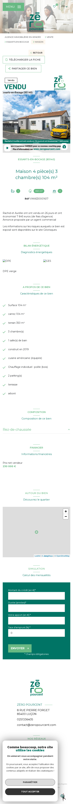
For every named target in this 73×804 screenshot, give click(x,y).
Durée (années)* (17, 602)
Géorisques (50, 229)
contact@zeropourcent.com (36, 725)
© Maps (47, 555)
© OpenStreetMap (61, 555)
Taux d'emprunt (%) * (19, 627)
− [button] (66, 516)
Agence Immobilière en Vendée (23, 37)
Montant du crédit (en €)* (22, 590)
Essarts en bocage (17, 42)
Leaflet (37, 555)
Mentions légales (60, 784)
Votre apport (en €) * (19, 615)
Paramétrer (30, 782)
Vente (50, 37)
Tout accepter (30, 791)
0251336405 (25, 719)
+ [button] (66, 511)
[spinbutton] (36, 633)
